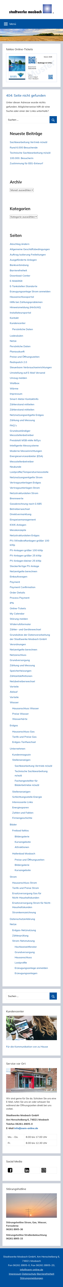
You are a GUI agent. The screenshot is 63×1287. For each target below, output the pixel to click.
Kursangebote (23, 841)
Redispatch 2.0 (18, 362)
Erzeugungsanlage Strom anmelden (30, 291)
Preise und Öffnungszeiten (24, 356)
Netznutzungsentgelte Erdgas (27, 414)
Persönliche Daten (22, 329)
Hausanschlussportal (22, 296)
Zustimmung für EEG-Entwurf (26, 163)
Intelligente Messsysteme (24, 445)
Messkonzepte (18, 530)
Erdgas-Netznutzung (24, 930)
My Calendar (17, 613)
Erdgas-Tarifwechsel (24, 742)
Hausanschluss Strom (24, 882)
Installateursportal (20, 312)
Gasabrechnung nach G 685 (26, 503)
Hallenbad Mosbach (23, 853)
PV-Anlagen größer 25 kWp (25, 555)
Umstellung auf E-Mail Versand (27, 372)
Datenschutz (29, 1273)
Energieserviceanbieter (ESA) (26, 456)
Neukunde (15, 466)
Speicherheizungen (20, 670)
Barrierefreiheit (18, 270)
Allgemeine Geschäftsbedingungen (30, 249)
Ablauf (13, 691)
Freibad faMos (20, 830)
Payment (15, 581)
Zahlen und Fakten (22, 812)
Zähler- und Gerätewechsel (25, 629)
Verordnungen (18, 644)
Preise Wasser (20, 713)
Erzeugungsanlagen (26, 973)
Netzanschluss (18, 654)
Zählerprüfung (20, 935)
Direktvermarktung (20, 514)
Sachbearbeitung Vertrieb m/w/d (28, 142)
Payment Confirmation (22, 587)
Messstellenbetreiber (22, 461)
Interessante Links (22, 802)
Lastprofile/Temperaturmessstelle (29, 471)
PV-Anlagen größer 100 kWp (26, 550)
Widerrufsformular (20, 624)
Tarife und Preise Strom (25, 887)
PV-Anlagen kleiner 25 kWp (25, 560)
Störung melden (19, 618)
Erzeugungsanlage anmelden (31, 967)
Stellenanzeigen (21, 759)
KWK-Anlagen (18, 524)
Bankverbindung (19, 265)
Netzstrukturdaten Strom (24, 493)
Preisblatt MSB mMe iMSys (25, 440)
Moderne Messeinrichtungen (26, 450)
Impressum (16, 393)
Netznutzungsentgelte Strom (26, 477)
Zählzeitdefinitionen (21, 675)
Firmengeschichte (22, 817)
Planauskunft (17, 351)
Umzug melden (18, 377)
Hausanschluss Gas (23, 731)
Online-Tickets (18, 608)
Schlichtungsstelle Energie (27, 796)
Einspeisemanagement (23, 519)
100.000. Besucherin (21, 158)
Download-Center (20, 275)
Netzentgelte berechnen (23, 571)
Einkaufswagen (18, 576)
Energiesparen (20, 807)
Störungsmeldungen (31, 1278)
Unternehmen (17, 748)
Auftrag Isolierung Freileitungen (28, 254)
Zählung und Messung (22, 420)
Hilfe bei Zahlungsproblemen (26, 302)
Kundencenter (18, 323)
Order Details (17, 592)
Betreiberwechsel (20, 508)
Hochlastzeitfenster (26, 946)
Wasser (14, 702)
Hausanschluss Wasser (25, 708)
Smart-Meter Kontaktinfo (24, 398)
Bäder (13, 824)
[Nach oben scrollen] (57, 1281)
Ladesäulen (16, 335)
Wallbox (14, 383)
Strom (13, 876)
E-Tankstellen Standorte (23, 286)
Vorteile (14, 686)
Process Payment (20, 597)
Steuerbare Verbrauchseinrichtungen (31, 367)
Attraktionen (22, 847)
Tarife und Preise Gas (24, 736)
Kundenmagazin (21, 754)
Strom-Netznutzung (23, 940)
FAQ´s (13, 425)
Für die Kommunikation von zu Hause (27, 1046)
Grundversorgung (20, 660)
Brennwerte (16, 498)
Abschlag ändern (19, 243)
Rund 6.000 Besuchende (24, 147)
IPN (12, 602)
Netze (13, 340)
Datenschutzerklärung (22, 918)
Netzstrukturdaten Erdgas (24, 535)
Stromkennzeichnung (24, 912)
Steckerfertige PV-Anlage (24, 566)
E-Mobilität (16, 280)
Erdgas (14, 725)
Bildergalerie (22, 836)
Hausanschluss (23, 957)
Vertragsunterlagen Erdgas (25, 482)
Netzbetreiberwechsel (22, 681)
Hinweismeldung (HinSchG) (25, 307)
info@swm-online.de (26, 1128)
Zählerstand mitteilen (22, 404)
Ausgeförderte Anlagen (23, 259)
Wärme (14, 388)
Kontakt (14, 317)
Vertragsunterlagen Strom (25, 487)
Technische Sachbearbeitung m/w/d (30, 152)
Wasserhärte (19, 718)
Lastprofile (21, 962)
